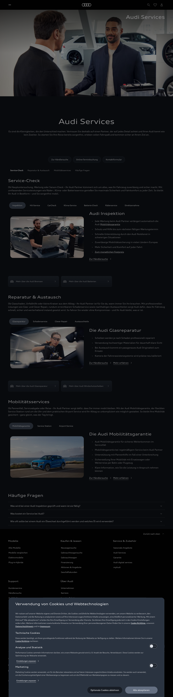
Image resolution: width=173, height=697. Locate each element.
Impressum (45, 626)
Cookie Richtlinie (138, 623)
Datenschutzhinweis (24, 626)
